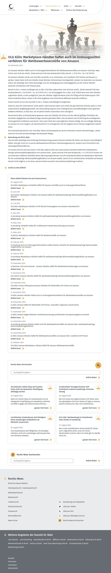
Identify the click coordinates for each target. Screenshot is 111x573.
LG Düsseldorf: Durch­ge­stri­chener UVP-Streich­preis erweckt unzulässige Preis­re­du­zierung (76, 389)
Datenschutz (13, 568)
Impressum (12, 565)
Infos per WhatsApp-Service (74, 516)
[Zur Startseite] (11, 7)
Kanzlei (78, 6)
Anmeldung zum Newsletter (74, 502)
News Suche (12, 520)
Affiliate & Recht (59, 540)
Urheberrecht (13, 502)
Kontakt (11, 558)
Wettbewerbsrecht (15, 493)
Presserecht (12, 511)
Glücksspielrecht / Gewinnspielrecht (22, 488)
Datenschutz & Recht (75, 540)
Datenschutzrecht (15, 506)
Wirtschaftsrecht (14, 516)
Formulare (12, 561)
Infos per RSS (68, 511)
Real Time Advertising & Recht (56, 543)
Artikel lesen (16, 188)
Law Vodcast (13, 540)
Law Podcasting (26, 540)
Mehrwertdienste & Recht (18, 543)
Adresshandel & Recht (42, 540)
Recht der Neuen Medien (18, 483)
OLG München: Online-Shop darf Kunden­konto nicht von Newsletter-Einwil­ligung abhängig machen (27, 389)
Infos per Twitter (69, 506)
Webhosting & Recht (16, 547)
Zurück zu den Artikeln (17, 168)
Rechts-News (52, 6)
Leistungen (34, 6)
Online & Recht (36, 543)
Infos (66, 6)
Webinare (55, 10)
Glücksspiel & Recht (93, 540)
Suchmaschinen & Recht (78, 543)
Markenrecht (13, 497)
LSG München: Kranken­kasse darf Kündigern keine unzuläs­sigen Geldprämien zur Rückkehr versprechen (28, 419)
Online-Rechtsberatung (76, 10)
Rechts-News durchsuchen (73, 520)
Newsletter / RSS (37, 10)
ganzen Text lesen (41, 408)
